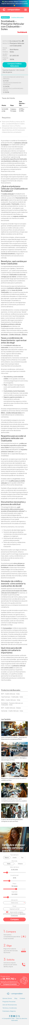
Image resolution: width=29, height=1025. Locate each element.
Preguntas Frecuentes (8, 1001)
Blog (16, 998)
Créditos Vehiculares (17, 17)
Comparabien (7, 628)
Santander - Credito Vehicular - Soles (12, 711)
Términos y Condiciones (9, 1008)
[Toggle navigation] (25, 10)
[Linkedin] (11, 1016)
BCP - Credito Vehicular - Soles (10, 694)
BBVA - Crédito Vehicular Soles (11, 413)
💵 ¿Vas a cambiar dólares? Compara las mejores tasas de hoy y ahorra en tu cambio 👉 (14, 3)
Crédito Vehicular (8, 194)
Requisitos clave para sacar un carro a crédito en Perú (13, 779)
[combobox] (14, 902)
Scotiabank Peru (16, 41)
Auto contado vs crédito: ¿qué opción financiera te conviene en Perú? (14, 738)
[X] (19, 1016)
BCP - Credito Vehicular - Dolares (11, 708)
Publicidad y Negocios (9, 1011)
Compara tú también (10, 984)
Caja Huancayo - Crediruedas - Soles (12, 697)
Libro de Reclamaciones (9, 1005)
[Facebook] (9, 1016)
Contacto (22, 998)
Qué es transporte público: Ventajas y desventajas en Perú (14, 759)
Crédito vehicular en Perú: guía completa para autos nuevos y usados (14, 800)
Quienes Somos (7, 998)
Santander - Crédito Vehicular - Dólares (14, 334)
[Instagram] (16, 1016)
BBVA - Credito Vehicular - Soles (10, 700)
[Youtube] (14, 1016)
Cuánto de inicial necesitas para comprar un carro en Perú (12, 820)
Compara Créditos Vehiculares (14, 65)
